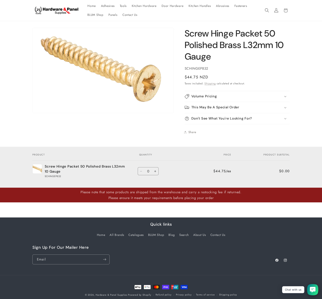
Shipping (210, 83)
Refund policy (163, 294)
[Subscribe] (104, 259)
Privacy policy (184, 294)
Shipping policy (228, 294)
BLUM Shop (156, 235)
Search (184, 235)
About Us (199, 235)
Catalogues (136, 235)
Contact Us (217, 235)
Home (101, 235)
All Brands (117, 235)
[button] (267, 10)
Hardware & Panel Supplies (111, 295)
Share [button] (192, 132)
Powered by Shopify (139, 295)
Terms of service (205, 294)
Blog (171, 235)
